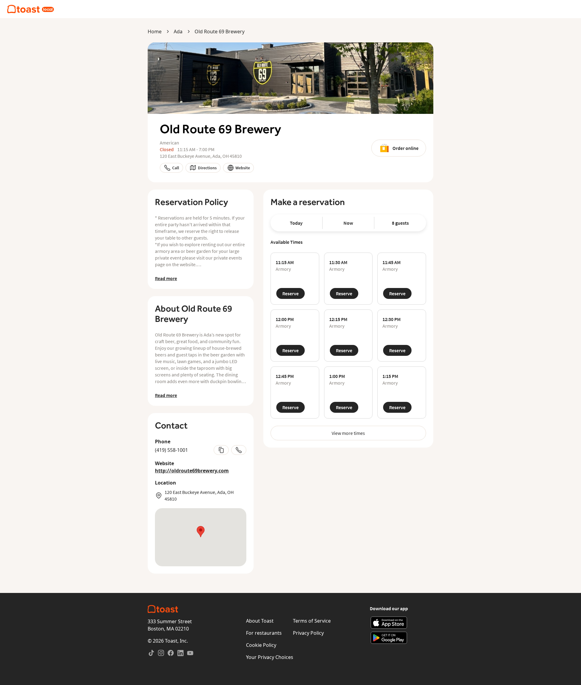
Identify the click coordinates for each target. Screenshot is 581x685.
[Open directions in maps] (200, 537)
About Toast (260, 620)
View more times (348, 433)
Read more (166, 278)
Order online (405, 148)
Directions (207, 167)
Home (155, 31)
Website (242, 167)
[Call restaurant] (238, 450)
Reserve (290, 293)
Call (175, 167)
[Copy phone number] (221, 450)
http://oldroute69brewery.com (192, 470)
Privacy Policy (308, 633)
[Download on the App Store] (389, 623)
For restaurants (264, 633)
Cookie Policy (261, 645)
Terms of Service (312, 620)
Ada (178, 31)
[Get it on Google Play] (389, 638)
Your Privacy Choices (269, 657)
